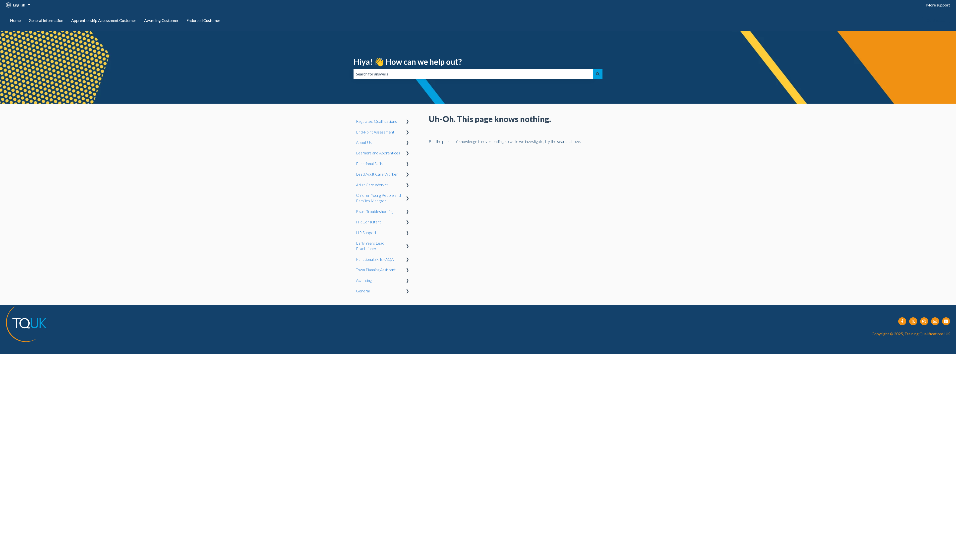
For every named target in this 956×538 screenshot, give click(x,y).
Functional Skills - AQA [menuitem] (375, 259)
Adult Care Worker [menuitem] (372, 184)
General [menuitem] (363, 290)
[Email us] (935, 321)
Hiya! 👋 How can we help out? (408, 62)
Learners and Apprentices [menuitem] (378, 152)
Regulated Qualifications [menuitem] (376, 121)
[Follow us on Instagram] (924, 321)
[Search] (597, 74)
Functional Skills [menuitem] (369, 163)
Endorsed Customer (203, 20)
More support (938, 4)
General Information (46, 20)
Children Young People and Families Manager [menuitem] (378, 198)
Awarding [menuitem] (364, 280)
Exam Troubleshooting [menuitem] (374, 211)
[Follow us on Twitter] (913, 321)
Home (15, 20)
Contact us (936, 20)
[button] (408, 122)
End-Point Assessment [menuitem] (375, 132)
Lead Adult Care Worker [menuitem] (377, 174)
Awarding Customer (161, 20)
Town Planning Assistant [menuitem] (376, 269)
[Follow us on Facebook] (902, 321)
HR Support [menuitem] (366, 232)
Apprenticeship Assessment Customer (103, 20)
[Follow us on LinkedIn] (946, 321)
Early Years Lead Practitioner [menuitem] (370, 246)
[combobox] (473, 74)
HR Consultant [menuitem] (368, 221)
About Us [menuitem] (364, 142)
